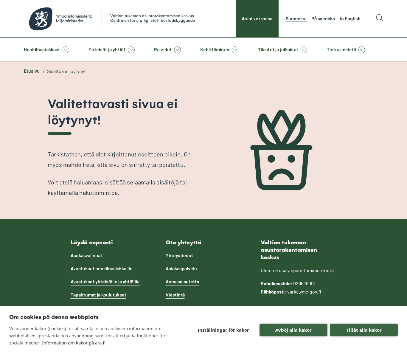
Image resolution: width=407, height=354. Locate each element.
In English (350, 18)
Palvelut (163, 49)
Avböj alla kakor (293, 330)
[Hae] (379, 18)
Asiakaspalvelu (181, 268)
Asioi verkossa (257, 18)
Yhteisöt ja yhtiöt (106, 49)
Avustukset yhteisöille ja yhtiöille (105, 281)
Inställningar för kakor (223, 330)
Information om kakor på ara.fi (73, 343)
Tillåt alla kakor (364, 330)
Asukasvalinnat (86, 255)
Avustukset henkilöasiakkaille (102, 268)
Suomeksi (296, 18)
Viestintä (175, 294)
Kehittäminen (214, 49)
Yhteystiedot (179, 255)
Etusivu (32, 71)
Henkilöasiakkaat (42, 49)
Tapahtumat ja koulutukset (98, 294)
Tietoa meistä (341, 49)
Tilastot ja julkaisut (278, 49)
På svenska (323, 18)
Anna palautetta (182, 281)
